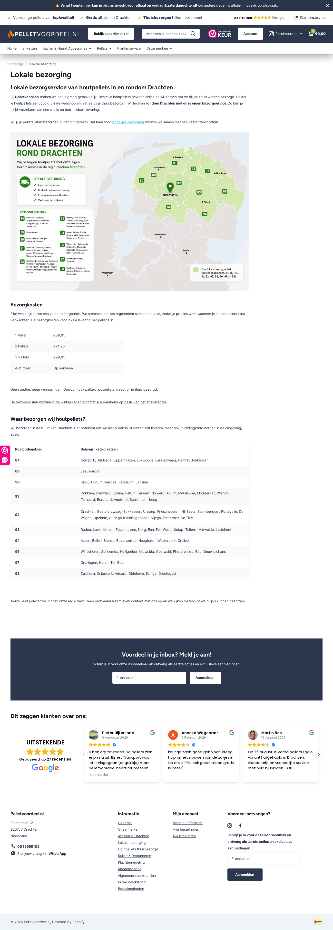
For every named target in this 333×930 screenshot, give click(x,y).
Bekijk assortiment (110, 33)
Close (327, 5)
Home (12, 48)
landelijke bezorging (128, 122)
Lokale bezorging (132, 842)
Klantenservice (129, 48)
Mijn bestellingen (186, 829)
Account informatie (188, 823)
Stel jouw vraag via (41, 853)
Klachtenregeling (131, 862)
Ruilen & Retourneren (134, 856)
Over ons (125, 823)
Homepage (15, 64)
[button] (258, 18)
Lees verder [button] (98, 775)
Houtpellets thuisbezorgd (138, 849)
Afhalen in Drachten (133, 836)
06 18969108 (28, 846)
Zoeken (193, 34)
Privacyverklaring (132, 882)
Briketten (29, 48)
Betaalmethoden (131, 889)
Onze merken (128, 829)
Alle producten (184, 836)
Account (250, 33)
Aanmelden (205, 677)
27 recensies (59, 759)
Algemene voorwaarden (137, 875)
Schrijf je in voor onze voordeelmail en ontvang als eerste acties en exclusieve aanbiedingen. (259, 841)
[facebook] (240, 825)
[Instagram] (229, 825)
